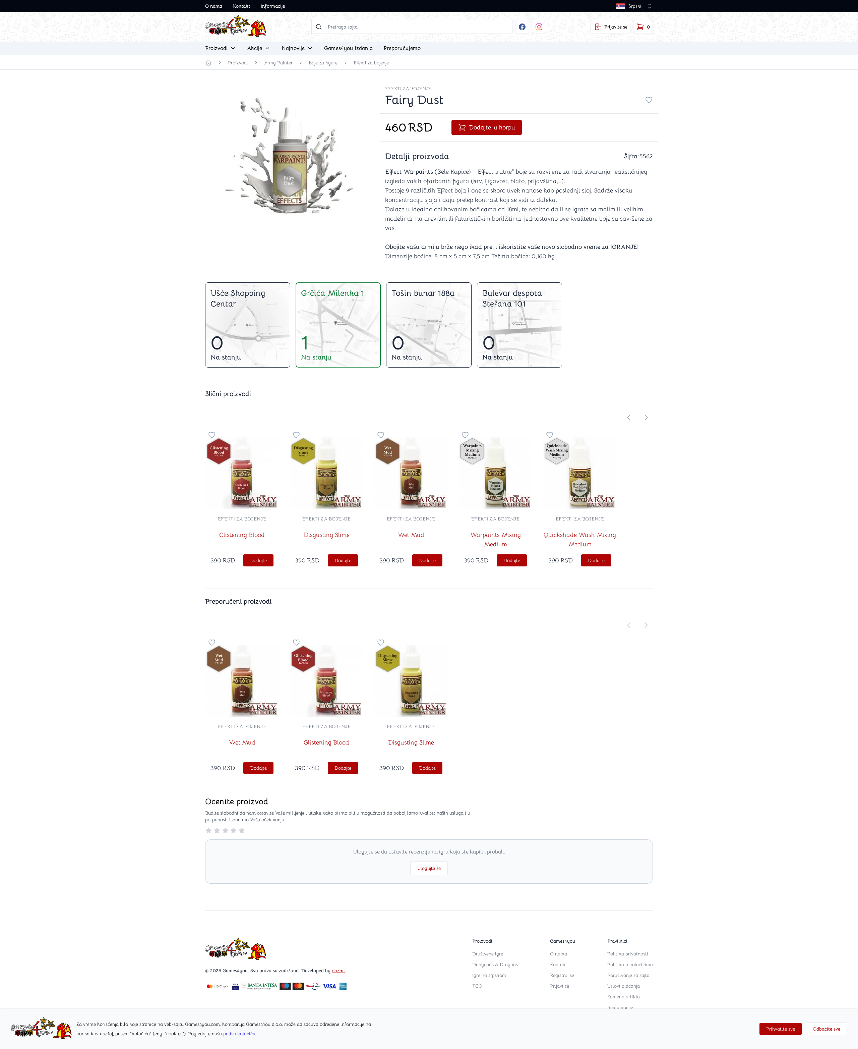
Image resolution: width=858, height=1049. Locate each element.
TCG (477, 986)
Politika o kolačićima (630, 964)
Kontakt (241, 6)
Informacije (273, 6)
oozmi (338, 971)
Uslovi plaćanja (623, 986)
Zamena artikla (623, 997)
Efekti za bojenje (371, 63)
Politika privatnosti (627, 954)
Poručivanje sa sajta (628, 975)
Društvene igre (487, 954)
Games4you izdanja (348, 48)
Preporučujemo (402, 48)
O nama (213, 6)
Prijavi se (559, 986)
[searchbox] (411, 27)
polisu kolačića (239, 1034)
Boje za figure (323, 63)
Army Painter (278, 63)
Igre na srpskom (489, 975)
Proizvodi (238, 63)
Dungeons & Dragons (495, 964)
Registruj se (562, 975)
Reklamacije (620, 1007)
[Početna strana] (208, 62)
